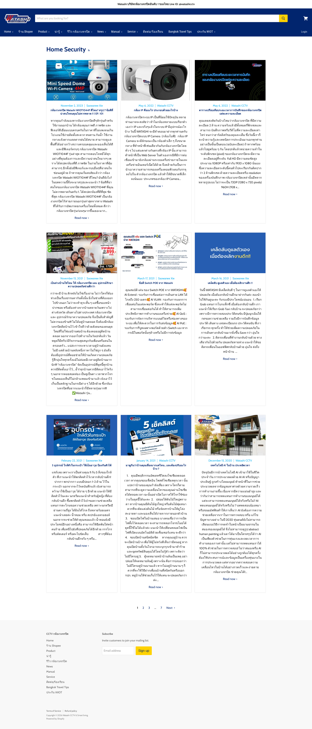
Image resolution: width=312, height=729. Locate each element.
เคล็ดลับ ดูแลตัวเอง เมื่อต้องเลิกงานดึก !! (230, 283)
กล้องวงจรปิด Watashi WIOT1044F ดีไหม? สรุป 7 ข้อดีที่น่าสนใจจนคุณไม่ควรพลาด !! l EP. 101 (82, 112)
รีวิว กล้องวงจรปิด (79, 31)
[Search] (283, 18)
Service (131, 31)
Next (169, 608)
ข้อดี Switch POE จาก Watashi (156, 283)
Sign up (143, 650)
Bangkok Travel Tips (180, 31)
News (100, 31)
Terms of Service (53, 711)
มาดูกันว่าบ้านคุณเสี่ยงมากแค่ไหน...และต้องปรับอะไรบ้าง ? (156, 467)
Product (43, 31)
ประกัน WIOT (205, 31)
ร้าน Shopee (25, 31)
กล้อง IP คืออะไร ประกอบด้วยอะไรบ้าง (156, 110)
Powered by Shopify (55, 718)
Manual (116, 31)
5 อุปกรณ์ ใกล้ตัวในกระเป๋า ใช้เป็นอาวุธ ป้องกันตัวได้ (81, 465)
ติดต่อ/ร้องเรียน (153, 31)
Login (304, 31)
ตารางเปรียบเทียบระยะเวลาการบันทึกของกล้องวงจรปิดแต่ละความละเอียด (230, 112)
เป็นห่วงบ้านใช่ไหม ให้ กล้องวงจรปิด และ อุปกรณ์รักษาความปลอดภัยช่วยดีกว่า (82, 284)
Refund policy (71, 711)
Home (8, 31)
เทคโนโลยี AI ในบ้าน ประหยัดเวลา (230, 465)
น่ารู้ (57, 31)
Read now (81, 218)
